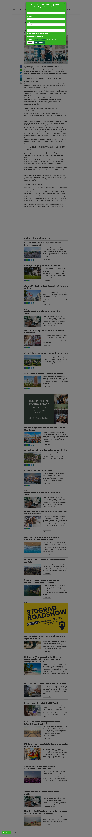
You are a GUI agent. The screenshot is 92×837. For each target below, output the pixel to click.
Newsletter (7, 832)
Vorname (29, 10)
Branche (29, 28)
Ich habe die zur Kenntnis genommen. (43, 39)
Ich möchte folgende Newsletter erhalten (37, 33)
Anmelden (30, 42)
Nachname (29, 16)
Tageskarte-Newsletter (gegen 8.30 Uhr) (38, 36)
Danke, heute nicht (40, 42)
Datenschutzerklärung (40, 39)
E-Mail (29, 22)
